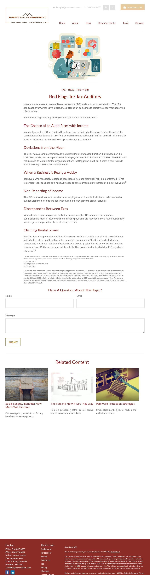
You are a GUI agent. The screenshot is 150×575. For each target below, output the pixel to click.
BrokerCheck (115, 551)
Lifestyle (45, 571)
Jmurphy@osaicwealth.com (68, 7)
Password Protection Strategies (115, 403)
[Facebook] (112, 7)
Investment (46, 552)
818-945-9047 (19, 555)
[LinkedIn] (106, 7)
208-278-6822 (93, 7)
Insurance (45, 560)
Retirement (46, 549)
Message (10, 315)
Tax (42, 563)
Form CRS (73, 547)
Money (44, 567)
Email (79, 295)
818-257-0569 (18, 549)
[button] (62, 23)
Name (8, 295)
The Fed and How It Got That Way (72, 403)
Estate (44, 556)
